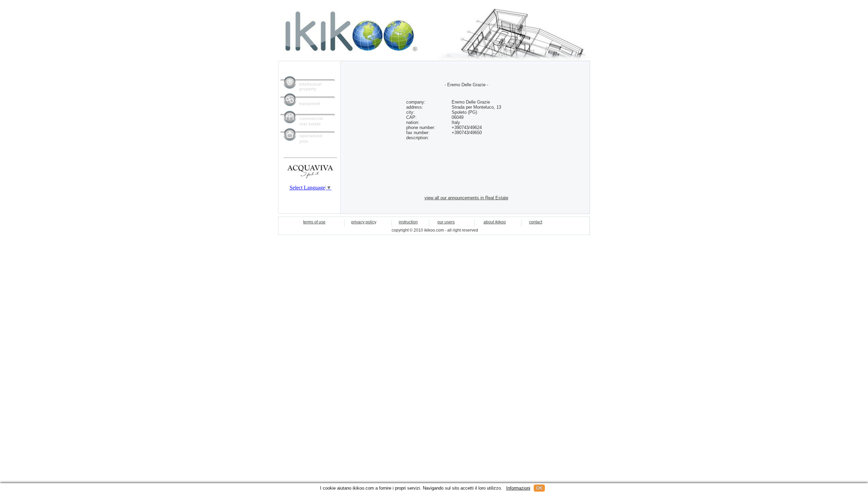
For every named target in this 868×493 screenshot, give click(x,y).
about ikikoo (495, 222)
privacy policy (363, 222)
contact (535, 222)
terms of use (314, 222)
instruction (408, 222)
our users (446, 222)
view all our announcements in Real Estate (466, 197)
